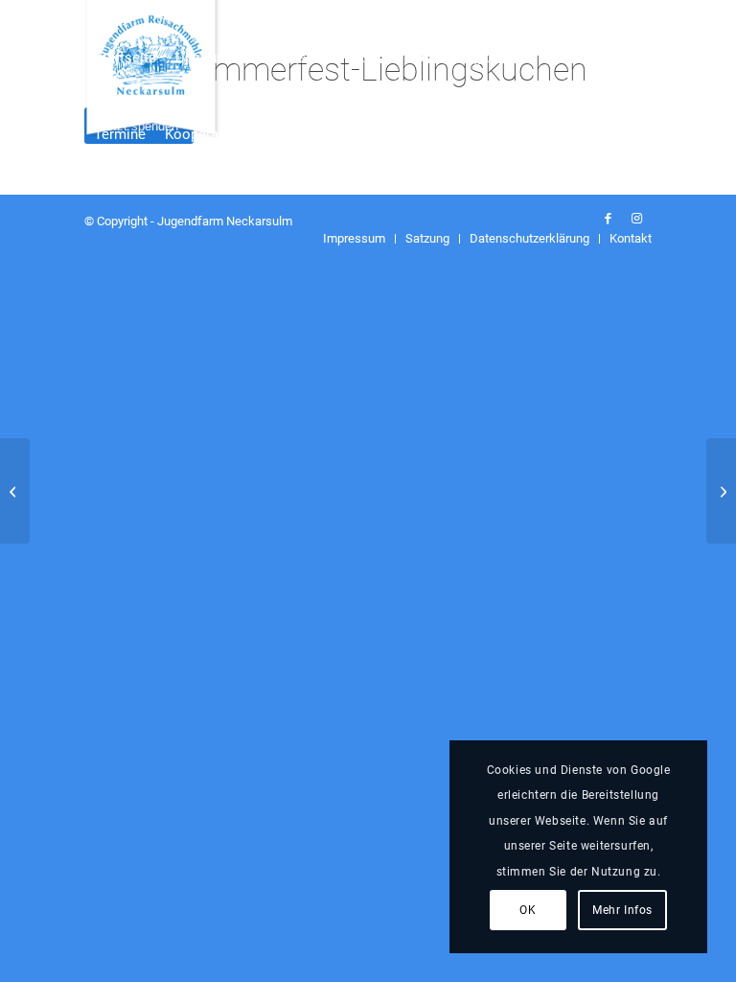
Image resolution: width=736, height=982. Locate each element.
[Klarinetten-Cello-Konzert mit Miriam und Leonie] (15, 491)
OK (527, 910)
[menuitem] (125, 38)
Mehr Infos (622, 910)
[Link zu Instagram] (637, 218)
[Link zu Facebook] (608, 218)
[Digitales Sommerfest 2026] (721, 491)
